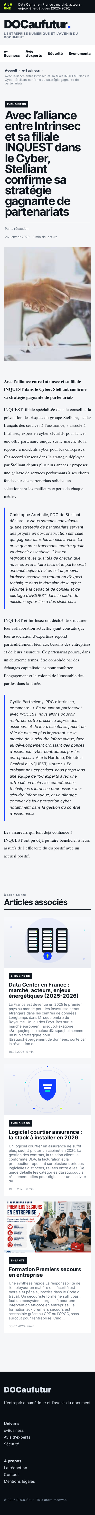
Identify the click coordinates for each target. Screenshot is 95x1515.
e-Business (12, 53)
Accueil (11, 70)
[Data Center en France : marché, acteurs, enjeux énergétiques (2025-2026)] (47, 942)
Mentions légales (19, 1481)
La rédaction (15, 1467)
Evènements (80, 53)
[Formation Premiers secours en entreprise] (47, 1227)
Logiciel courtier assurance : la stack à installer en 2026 (45, 1135)
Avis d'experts (34, 53)
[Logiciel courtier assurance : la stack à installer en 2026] (47, 1089)
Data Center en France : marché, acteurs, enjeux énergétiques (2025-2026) (50, 6)
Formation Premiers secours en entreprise (45, 1272)
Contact (11, 1474)
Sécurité (55, 53)
